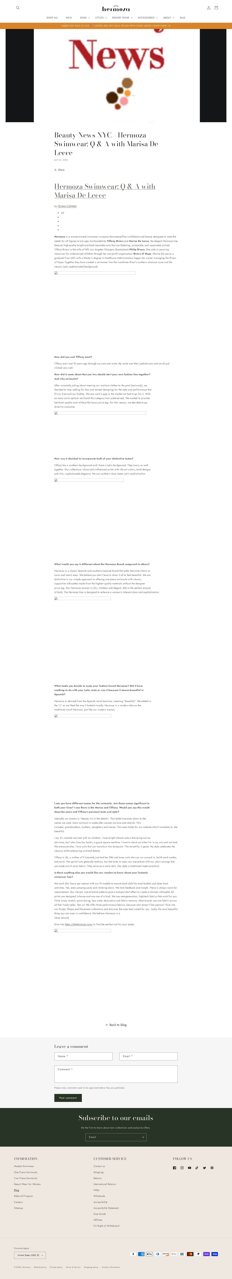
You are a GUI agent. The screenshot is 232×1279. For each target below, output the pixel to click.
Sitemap (18, 1208)
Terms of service (73, 1267)
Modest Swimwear (24, 1166)
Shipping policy (91, 1267)
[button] (18, 8)
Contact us (99, 1166)
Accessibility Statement (106, 1208)
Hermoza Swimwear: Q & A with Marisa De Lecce (104, 190)
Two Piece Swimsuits (25, 1178)
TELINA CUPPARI (67, 206)
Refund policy (40, 1267)
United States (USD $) (28, 1255)
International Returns (105, 1184)
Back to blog (118, 1025)
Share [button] (61, 170)
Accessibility (101, 1202)
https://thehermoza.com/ (79, 924)
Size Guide (100, 1214)
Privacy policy (56, 1267)
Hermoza (26, 1267)
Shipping (99, 1172)
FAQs (96, 1190)
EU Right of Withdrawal (106, 1225)
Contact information (111, 1267)
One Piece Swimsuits (25, 1172)
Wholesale (99, 1196)
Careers (18, 1202)
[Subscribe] (142, 1137)
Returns (98, 1178)
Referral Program (23, 1196)
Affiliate (98, 1220)
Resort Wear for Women (27, 1184)
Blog (16, 1190)
